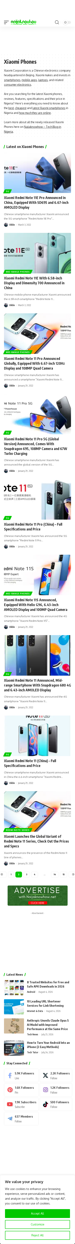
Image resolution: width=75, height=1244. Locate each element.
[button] (7, 22)
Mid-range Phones (18, 272)
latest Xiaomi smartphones (48, 108)
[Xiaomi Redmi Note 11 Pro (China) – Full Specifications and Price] (37, 499)
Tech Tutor (32, 1052)
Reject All (37, 1235)
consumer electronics (17, 84)
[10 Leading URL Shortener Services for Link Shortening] (14, 1006)
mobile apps (29, 80)
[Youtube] (21, 1104)
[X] (56, 1075)
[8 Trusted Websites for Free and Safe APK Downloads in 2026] (14, 987)
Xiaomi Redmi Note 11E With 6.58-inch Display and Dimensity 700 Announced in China (34, 283)
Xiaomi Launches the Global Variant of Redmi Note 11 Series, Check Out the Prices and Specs (36, 841)
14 (55, 874)
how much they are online (35, 113)
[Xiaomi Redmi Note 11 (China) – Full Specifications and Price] (37, 736)
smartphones (12, 80)
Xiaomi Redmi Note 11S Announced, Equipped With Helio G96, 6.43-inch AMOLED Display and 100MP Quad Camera (35, 605)
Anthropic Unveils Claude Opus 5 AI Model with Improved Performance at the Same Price (48, 1025)
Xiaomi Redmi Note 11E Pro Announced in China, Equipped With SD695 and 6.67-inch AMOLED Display (36, 202)
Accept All (37, 1213)
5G (7, 191)
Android (31, 991)
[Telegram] (21, 1118)
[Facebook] (21, 1075)
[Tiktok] (56, 1104)
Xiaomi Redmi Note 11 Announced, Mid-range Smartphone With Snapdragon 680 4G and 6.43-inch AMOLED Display (37, 685)
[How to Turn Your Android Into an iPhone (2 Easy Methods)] (14, 1048)
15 (64, 874)
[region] (37, 1209)
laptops (43, 80)
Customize (37, 1224)
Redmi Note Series (18, 830)
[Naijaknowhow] (23, 22)
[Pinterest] (21, 1089)
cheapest (20, 108)
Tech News (32, 1034)
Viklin (12, 224)
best (11, 108)
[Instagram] (56, 1089)
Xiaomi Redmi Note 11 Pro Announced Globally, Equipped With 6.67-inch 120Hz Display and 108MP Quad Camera (34, 363)
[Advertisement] (38, 40)
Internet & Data (35, 1011)
